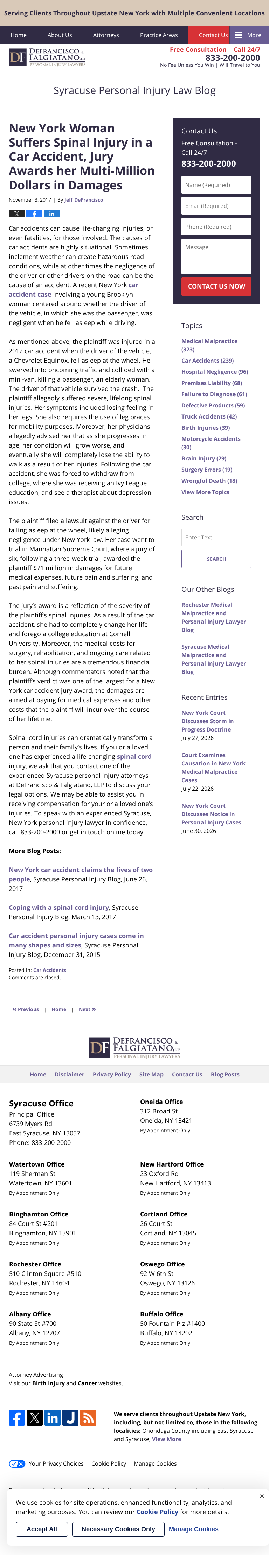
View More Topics (205, 492)
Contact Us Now (216, 286)
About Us (60, 35)
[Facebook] (17, 1418)
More (254, 35)
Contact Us (213, 35)
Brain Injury (203, 458)
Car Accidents (49, 970)
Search (216, 558)
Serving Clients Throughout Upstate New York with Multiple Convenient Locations (134, 13)
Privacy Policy (112, 1074)
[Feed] (88, 1418)
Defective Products (213, 405)
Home (19, 35)
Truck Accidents (209, 416)
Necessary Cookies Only (118, 1529)
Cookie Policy (108, 1463)
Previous (25, 1008)
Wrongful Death (209, 481)
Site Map (151, 1074)
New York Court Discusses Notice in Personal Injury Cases (211, 814)
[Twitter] (35, 1418)
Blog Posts (225, 1074)
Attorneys (106, 35)
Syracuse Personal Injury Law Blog (47, 57)
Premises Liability (211, 383)
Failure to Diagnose (214, 394)
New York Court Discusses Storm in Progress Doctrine (207, 721)
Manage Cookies (155, 1463)
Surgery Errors (206, 469)
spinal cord (134, 756)
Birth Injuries (205, 427)
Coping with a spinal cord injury (59, 907)
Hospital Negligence (214, 372)
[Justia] (70, 1418)
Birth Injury (48, 1383)
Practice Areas (159, 35)
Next (87, 1008)
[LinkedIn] (52, 1418)
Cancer (87, 1383)
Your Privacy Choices (56, 1463)
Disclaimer (69, 1074)
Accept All (42, 1529)
